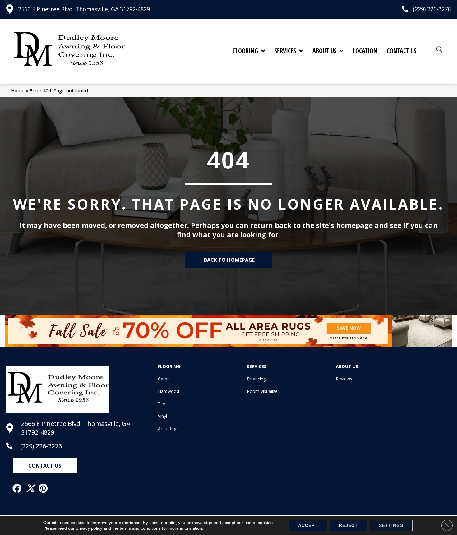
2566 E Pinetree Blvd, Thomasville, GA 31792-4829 (84, 9)
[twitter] (30, 488)
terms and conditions (140, 528)
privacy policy (89, 528)
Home (18, 90)
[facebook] (17, 488)
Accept (308, 525)
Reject (348, 525)
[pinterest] (43, 488)
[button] (44, 465)
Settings (391, 525)
